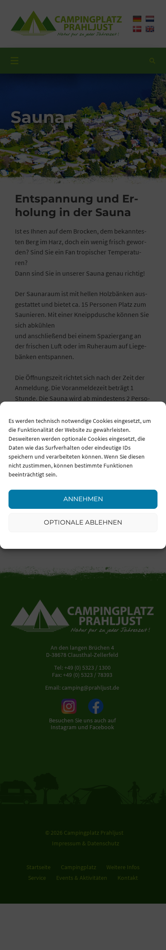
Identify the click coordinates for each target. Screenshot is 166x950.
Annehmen (83, 499)
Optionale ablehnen (83, 522)
